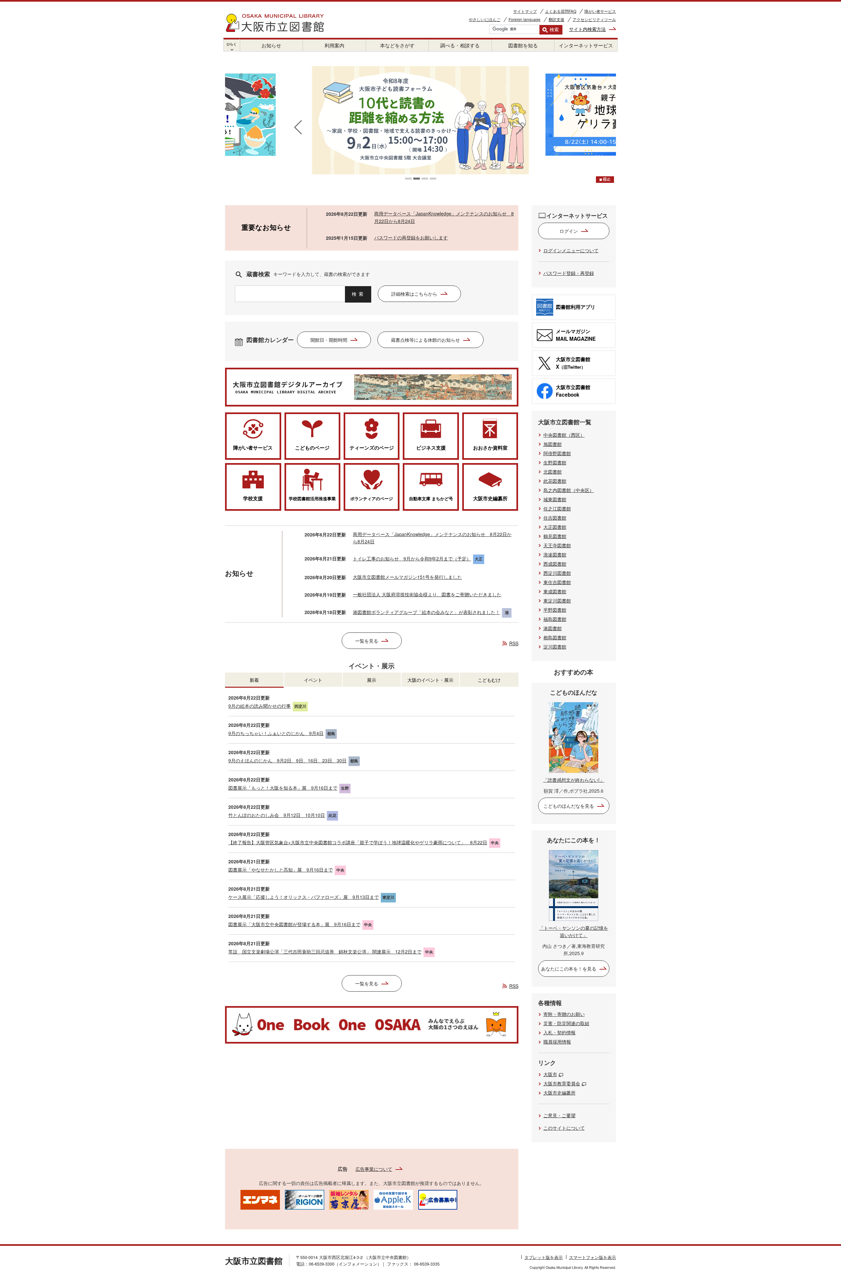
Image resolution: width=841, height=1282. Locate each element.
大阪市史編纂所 (559, 1092)
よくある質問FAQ (560, 11)
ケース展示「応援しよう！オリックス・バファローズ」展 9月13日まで (303, 897)
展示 (371, 680)
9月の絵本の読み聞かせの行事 (259, 706)
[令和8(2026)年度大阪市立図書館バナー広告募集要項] (437, 1199)
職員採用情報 (557, 1041)
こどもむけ (489, 680)
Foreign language (524, 19)
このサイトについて (564, 1127)
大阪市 (550, 1074)
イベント (313, 680)
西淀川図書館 (557, 573)
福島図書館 (554, 619)
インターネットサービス (586, 45)
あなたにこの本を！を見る (568, 968)
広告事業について (373, 1169)
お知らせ (271, 45)
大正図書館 (554, 527)
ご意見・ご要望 (559, 1115)
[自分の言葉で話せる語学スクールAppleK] (393, 1199)
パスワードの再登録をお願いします (411, 237)
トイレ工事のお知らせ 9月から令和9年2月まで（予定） (412, 558)
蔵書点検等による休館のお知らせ (425, 339)
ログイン (568, 231)
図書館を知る (523, 45)
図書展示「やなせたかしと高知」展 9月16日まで (280, 869)
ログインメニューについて (571, 250)
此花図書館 (554, 481)
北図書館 (552, 471)
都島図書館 (554, 637)
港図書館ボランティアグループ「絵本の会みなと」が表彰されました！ (426, 612)
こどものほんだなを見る (568, 805)
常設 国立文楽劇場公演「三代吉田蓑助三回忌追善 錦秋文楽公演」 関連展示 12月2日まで (324, 951)
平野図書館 (554, 609)
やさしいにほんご (484, 19)
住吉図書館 (554, 517)
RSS (513, 643)
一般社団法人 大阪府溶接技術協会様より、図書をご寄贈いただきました (427, 594)
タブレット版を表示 (543, 1257)
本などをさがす (397, 45)
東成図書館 (554, 591)
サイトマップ (525, 11)
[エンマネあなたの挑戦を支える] (260, 1199)
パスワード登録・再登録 (568, 273)
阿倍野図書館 (557, 453)
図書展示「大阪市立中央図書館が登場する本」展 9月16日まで (294, 924)
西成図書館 (554, 563)
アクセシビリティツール (594, 19)
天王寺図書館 (557, 545)
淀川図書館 (554, 646)
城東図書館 (554, 499)
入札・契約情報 (559, 1032)
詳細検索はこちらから (414, 293)
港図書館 (552, 628)
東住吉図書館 (557, 582)
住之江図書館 (557, 508)
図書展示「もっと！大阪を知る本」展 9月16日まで (282, 787)
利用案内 (334, 45)
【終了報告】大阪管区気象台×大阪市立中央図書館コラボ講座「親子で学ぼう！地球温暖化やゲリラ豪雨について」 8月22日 (357, 842)
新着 (254, 680)
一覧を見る (366, 640)
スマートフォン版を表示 (592, 1257)
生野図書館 (554, 462)
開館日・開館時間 (328, 339)
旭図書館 (552, 444)
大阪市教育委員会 (561, 1083)
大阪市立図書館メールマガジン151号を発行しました (407, 577)
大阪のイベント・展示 (430, 680)
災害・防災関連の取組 (566, 1023)
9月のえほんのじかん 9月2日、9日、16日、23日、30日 (287, 760)
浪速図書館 (554, 554)
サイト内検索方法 (587, 29)
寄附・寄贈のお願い (564, 1014)
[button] (408, 179)
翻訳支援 (556, 19)
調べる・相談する (460, 45)
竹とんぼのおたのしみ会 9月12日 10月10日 (276, 815)
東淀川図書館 (557, 600)
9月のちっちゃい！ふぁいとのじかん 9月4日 (276, 733)
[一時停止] (605, 179)
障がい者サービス (600, 11)
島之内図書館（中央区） (568, 490)
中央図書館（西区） (564, 434)
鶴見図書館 (554, 536)
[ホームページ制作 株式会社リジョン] (304, 1199)
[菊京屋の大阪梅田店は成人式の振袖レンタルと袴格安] (349, 1199)
